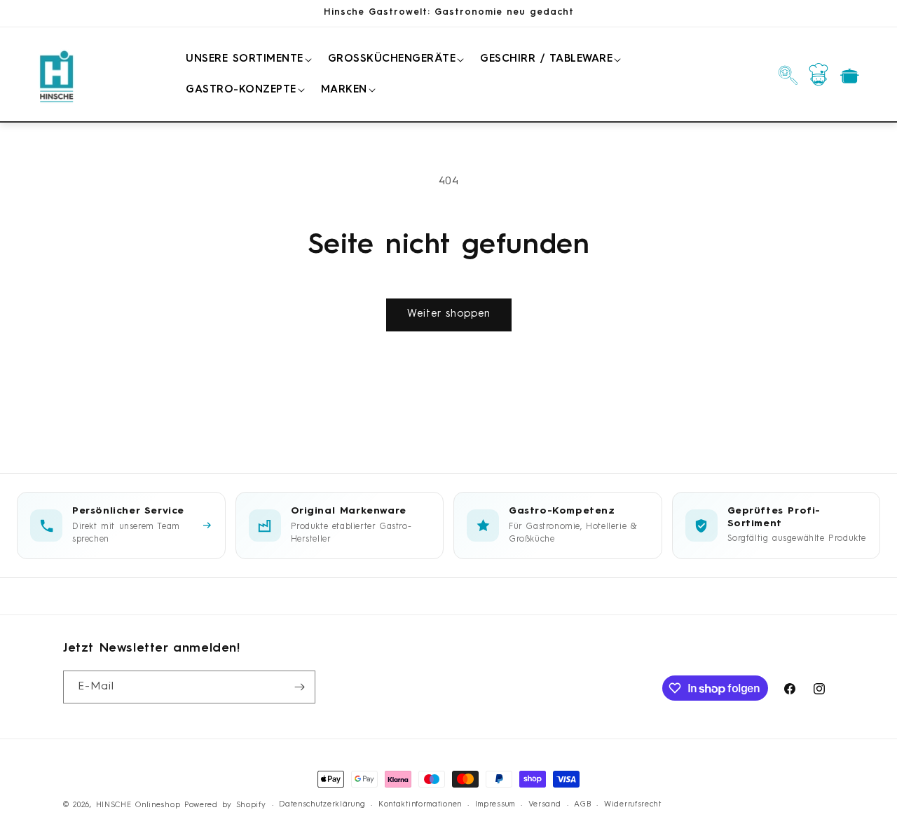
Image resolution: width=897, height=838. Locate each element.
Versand (544, 805)
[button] (246, 59)
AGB (582, 805)
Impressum (495, 805)
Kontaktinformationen (420, 805)
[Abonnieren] (299, 687)
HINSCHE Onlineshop (138, 805)
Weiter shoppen (449, 314)
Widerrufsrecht (633, 805)
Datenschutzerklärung (322, 805)
